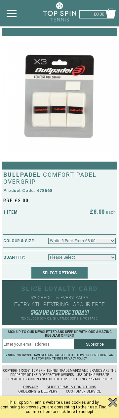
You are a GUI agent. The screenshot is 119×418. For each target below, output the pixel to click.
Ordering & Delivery (38, 391)
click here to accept (75, 411)
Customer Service (83, 391)
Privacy (30, 387)
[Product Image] (59, 95)
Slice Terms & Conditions (71, 387)
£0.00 (99, 13)
